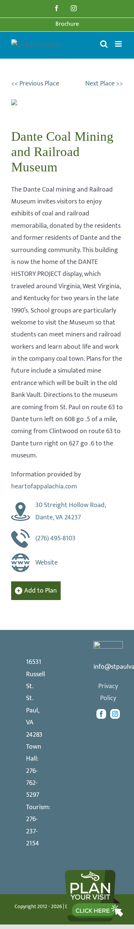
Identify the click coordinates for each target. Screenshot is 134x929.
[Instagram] (115, 714)
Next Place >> (104, 83)
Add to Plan (40, 590)
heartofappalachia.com (44, 486)
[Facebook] (101, 714)
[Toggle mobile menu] (119, 44)
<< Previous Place (35, 83)
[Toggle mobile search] (104, 44)
